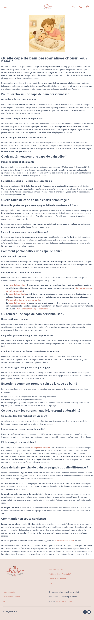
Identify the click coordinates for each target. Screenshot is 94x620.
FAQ (4, 601)
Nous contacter (9, 592)
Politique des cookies (57, 579)
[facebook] (85, 612)
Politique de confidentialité (60, 574)
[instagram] (89, 612)
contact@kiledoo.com (64, 601)
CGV (50, 583)
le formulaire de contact (65, 540)
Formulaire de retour (11, 596)
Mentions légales (56, 569)
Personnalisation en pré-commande (23, 300)
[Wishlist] (73, 7)
